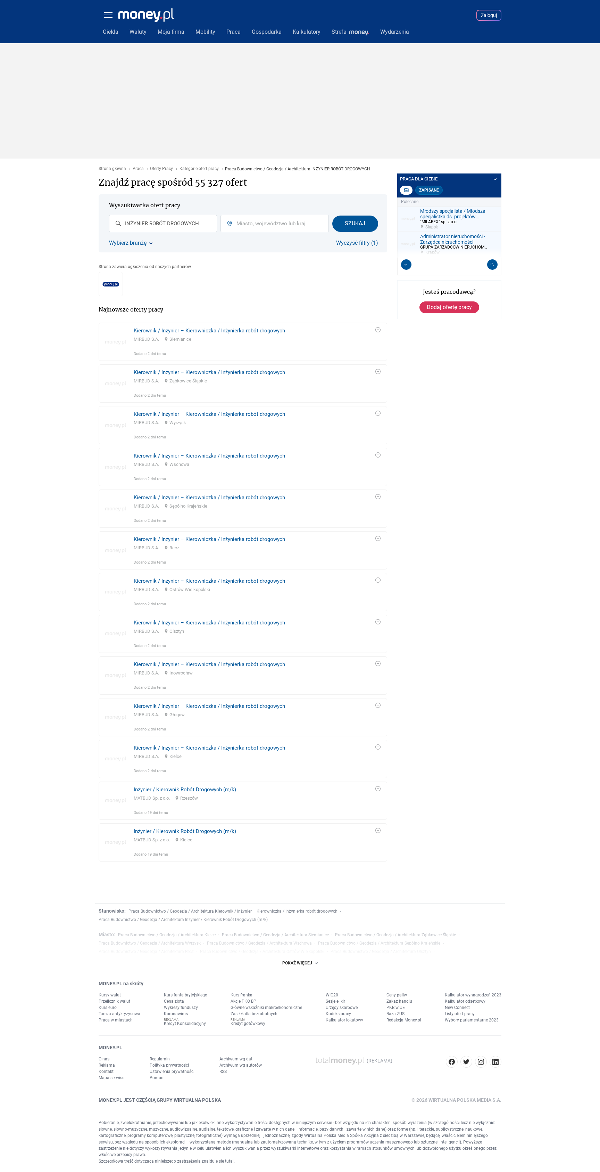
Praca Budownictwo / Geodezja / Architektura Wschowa (259, 943)
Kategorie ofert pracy (199, 169)
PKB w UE (395, 1007)
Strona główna (112, 169)
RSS (223, 1071)
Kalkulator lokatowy (344, 1020)
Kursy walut (110, 995)
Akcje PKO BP (243, 1001)
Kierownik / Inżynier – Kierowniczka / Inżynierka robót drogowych (209, 331)
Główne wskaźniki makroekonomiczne (266, 1007)
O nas (104, 1059)
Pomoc (156, 1077)
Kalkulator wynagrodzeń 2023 (473, 995)
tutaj (229, 1161)
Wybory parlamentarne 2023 (472, 1020)
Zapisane (429, 190)
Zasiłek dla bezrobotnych (254, 1013)
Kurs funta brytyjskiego (185, 995)
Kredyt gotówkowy (248, 1023)
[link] (243, 342)
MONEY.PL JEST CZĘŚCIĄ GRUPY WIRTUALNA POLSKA (160, 1100)
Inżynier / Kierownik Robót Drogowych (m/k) (185, 789)
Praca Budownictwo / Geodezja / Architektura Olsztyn (381, 951)
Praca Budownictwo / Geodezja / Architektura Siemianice (275, 934)
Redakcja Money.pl (403, 1020)
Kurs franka (241, 995)
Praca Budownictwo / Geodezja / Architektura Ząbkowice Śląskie (395, 934)
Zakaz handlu (399, 1001)
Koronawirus (176, 1013)
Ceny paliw (396, 995)
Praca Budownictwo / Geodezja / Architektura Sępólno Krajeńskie (379, 943)
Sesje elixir (335, 1001)
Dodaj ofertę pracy (449, 307)
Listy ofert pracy (460, 1013)
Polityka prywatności (169, 1065)
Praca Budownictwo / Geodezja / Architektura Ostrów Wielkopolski (262, 951)
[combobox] (163, 223)
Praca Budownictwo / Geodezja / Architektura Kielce (167, 934)
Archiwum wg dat (235, 1059)
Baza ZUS (395, 1013)
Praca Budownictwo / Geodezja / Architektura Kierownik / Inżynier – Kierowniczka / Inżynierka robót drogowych (233, 911)
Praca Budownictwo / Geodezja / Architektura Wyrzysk (150, 943)
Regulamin (160, 1059)
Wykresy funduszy (181, 1007)
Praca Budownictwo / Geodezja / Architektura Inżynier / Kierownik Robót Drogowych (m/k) (183, 919)
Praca (138, 169)
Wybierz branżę (128, 243)
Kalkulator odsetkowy (465, 1001)
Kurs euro (108, 1007)
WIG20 (332, 995)
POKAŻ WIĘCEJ (297, 963)
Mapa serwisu (112, 1077)
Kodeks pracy (338, 1013)
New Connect (457, 1007)
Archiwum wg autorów (240, 1065)
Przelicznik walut (114, 1001)
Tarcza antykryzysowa (119, 1013)
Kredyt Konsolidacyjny (185, 1023)
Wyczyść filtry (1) (357, 243)
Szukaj (355, 223)
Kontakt (106, 1071)
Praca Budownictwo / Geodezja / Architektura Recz (146, 951)
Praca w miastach (116, 1020)
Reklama (107, 1065)
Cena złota (174, 1001)
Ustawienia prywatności (172, 1071)
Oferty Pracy (161, 169)
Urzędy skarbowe (342, 1007)
